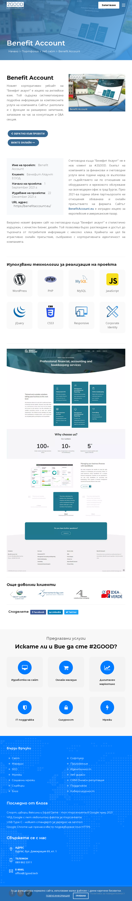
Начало (13, 51)
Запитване (109, 5)
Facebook (38, 612)
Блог (15, 791)
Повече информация (58, 895)
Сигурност (66, 719)
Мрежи (107, 719)
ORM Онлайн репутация (87, 780)
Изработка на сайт (24, 679)
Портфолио (30, 51)
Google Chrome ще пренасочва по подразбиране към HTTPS (48, 827)
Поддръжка (78, 785)
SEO (14, 769)
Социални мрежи (23, 780)
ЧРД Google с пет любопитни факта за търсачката (44, 817)
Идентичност (80, 769)
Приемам (81, 895)
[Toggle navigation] (123, 5)
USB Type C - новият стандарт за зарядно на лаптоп (45, 822)
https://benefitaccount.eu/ (32, 206)
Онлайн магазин (66, 679)
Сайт (16, 758)
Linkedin (56, 612)
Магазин (17, 763)
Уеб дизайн (77, 774)
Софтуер (77, 758)
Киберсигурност (82, 791)
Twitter (72, 612)
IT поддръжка (25, 719)
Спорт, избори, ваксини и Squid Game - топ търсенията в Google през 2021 (60, 812)
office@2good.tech (26, 873)
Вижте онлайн (21, 142)
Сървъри (18, 785)
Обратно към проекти (29, 133)
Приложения (79, 763)
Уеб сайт (48, 51)
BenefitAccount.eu (81, 209)
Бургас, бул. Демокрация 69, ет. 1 (36, 851)
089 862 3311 (23, 862)
